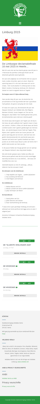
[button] (20, 23)
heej (3, 334)
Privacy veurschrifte (8, 386)
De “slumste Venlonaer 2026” (17, 245)
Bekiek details (20, 253)
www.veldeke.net (23, 362)
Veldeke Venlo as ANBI (9, 378)
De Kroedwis (9, 266)
